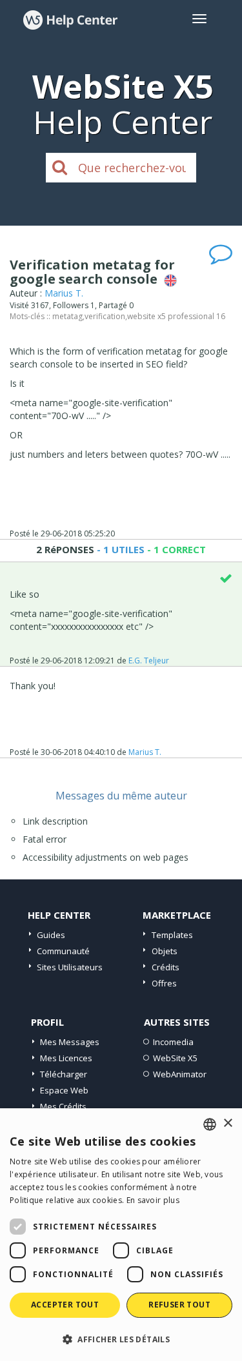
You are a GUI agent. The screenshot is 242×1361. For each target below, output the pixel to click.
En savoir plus (152, 1200)
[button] (121, 1338)
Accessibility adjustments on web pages (105, 857)
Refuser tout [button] (179, 1304)
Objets (164, 951)
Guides (51, 935)
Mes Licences (66, 1058)
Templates (172, 935)
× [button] (227, 1123)
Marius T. (64, 293)
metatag (67, 316)
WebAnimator (180, 1074)
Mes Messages (69, 1042)
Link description (55, 821)
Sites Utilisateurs (70, 967)
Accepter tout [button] (65, 1304)
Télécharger (63, 1074)
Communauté (63, 951)
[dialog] (121, 1234)
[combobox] (209, 1124)
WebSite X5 (175, 1058)
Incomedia (173, 1042)
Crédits (165, 967)
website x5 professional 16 (176, 316)
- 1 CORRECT (175, 549)
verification (105, 316)
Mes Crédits (63, 1106)
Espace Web (64, 1090)
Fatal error (44, 839)
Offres (164, 983)
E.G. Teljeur (148, 660)
